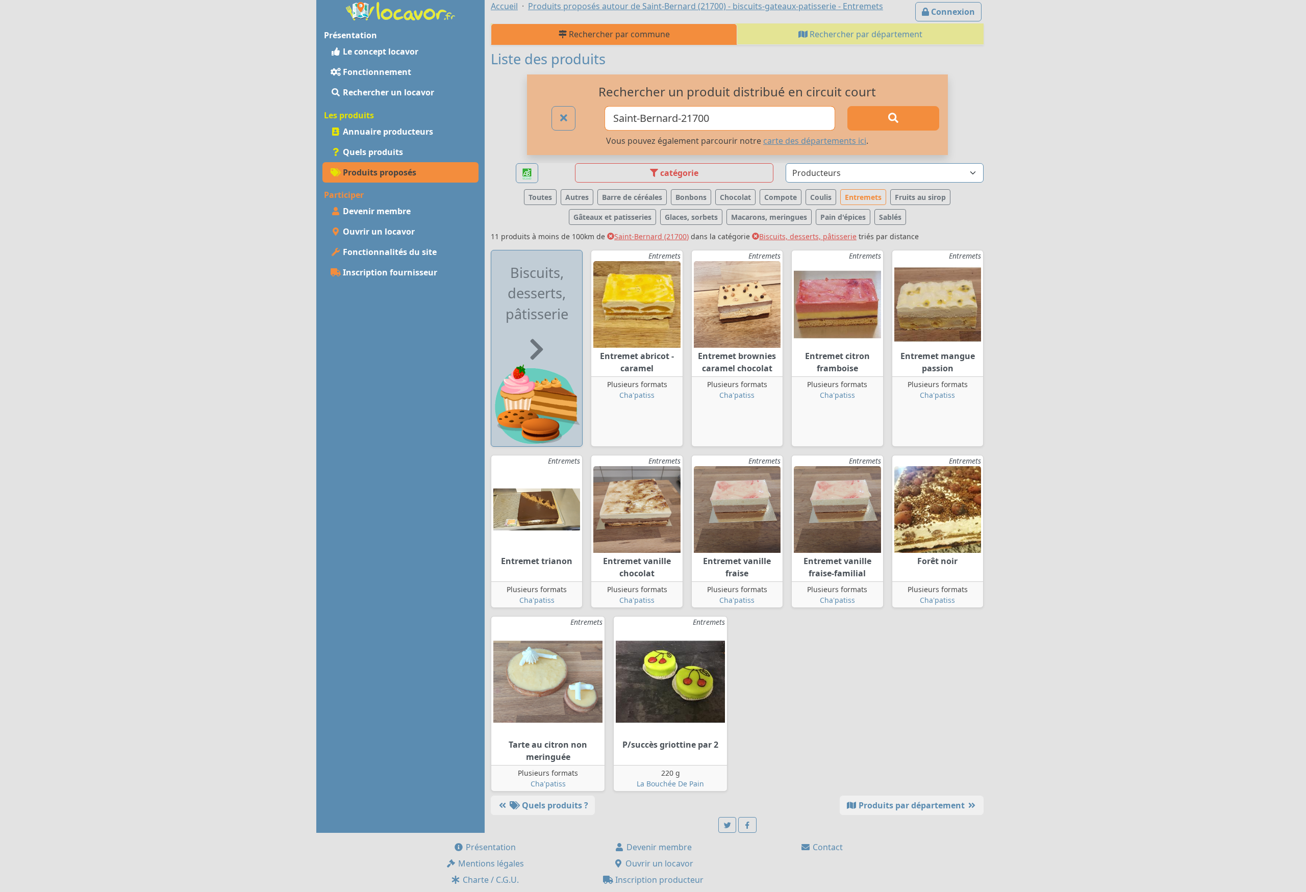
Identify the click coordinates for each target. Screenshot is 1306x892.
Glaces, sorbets (691, 217)
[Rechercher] (893, 118)
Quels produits (372, 152)
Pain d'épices (843, 217)
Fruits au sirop (920, 197)
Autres (577, 197)
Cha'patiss (637, 395)
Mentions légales (490, 863)
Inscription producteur (658, 879)
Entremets (863, 197)
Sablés (890, 217)
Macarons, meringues (769, 217)
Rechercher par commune (618, 34)
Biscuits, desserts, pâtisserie (808, 236)
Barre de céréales (632, 197)
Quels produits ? (554, 805)
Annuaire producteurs (387, 131)
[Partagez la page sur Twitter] (727, 825)
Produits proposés (378, 172)
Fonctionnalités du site (389, 252)
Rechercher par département (865, 34)
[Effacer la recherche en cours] (563, 118)
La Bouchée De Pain (670, 783)
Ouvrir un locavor (378, 231)
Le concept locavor (379, 51)
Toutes (540, 197)
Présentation (490, 847)
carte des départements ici (814, 140)
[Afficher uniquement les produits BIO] (527, 173)
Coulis (821, 197)
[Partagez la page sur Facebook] (747, 825)
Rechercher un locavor (387, 92)
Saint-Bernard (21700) (651, 236)
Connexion (952, 11)
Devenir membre (376, 211)
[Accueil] (400, 10)
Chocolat (735, 197)
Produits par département (912, 805)
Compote (780, 197)
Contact (827, 847)
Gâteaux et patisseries (612, 217)
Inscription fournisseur (389, 272)
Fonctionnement (376, 72)
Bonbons (691, 197)
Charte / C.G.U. (490, 879)
